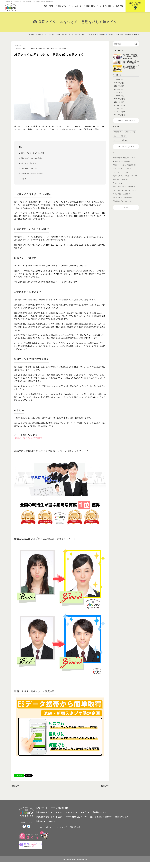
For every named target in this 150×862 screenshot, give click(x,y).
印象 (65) (128, 161)
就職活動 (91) (118, 132)
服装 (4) (124, 190)
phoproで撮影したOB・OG (76, 817)
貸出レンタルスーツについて (101, 817)
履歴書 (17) (124, 179)
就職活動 (18, 48)
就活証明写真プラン (44, 812)
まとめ (23, 179)
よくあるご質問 (105, 6)
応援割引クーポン (99, 812)
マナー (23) (124, 172)
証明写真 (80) (118, 158)
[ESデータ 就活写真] (60, 726)
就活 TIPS (119, 6)
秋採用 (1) (117, 201)
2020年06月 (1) (119, 95)
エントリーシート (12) (120, 186)
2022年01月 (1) (119, 86)
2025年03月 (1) (119, 79)
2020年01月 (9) (119, 102)
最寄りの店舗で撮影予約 (135, 4)
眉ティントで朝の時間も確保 (32, 173)
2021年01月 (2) (119, 89)
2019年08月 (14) (119, 115)
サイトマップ (62, 827)
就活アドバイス (45, 48)
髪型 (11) (132, 186)
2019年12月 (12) (119, 105)
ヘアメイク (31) (118, 168)
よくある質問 (57, 817)
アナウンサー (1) (127, 201)
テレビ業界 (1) (118, 197)
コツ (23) (116, 172)
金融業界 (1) (127, 194)
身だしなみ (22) (118, 176)
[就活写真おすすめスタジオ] (60, 491)
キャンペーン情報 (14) (120, 140)
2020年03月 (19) (119, 99)
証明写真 (65, 48)
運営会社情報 (75, 827)
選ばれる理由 (48, 6)
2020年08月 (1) (119, 92)
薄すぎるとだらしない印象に (32, 158)
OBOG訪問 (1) (129, 197)
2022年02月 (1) (119, 83)
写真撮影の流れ (43, 817)
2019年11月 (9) (119, 108)
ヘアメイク (27, 48)
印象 (38, 48)
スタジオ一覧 (76, 6)
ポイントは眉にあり (28, 163)
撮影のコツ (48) (130, 132)
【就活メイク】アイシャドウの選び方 (28, 438)
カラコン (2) (132, 190)
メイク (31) (128, 168)
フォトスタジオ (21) (131, 176)
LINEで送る (19, 775)
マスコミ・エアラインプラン (66, 812)
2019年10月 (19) (119, 112)
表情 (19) (116, 179)
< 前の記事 (15, 786)
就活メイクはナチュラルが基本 (32, 153)
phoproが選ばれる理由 (59, 808)
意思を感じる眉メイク (29, 168)
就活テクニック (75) (130, 158)
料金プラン (62, 6)
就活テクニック (56, 48)
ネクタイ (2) (117, 194)
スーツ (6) (117, 190)
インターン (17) (118, 183)
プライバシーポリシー (44, 827)
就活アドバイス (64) (120, 165)
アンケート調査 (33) (120, 136)
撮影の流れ (90, 6)
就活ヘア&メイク (121, 817)
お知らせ (51, 821)
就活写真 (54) (132, 165)
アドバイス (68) (118, 161)
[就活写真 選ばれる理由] (60, 610)
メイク (34, 48)
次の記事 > (105, 786)
